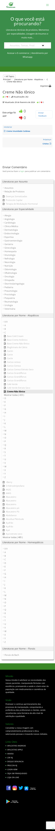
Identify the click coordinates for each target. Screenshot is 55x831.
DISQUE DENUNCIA (15, 761)
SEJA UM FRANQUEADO (17, 773)
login (22, 171)
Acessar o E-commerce (18, 53)
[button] (45, 86)
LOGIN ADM (12, 769)
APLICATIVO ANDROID (16, 745)
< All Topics (9, 76)
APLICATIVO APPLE (15, 749)
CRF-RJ (10, 757)
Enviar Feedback (42, 114)
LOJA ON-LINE (13, 777)
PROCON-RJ (12, 765)
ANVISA (10, 753)
